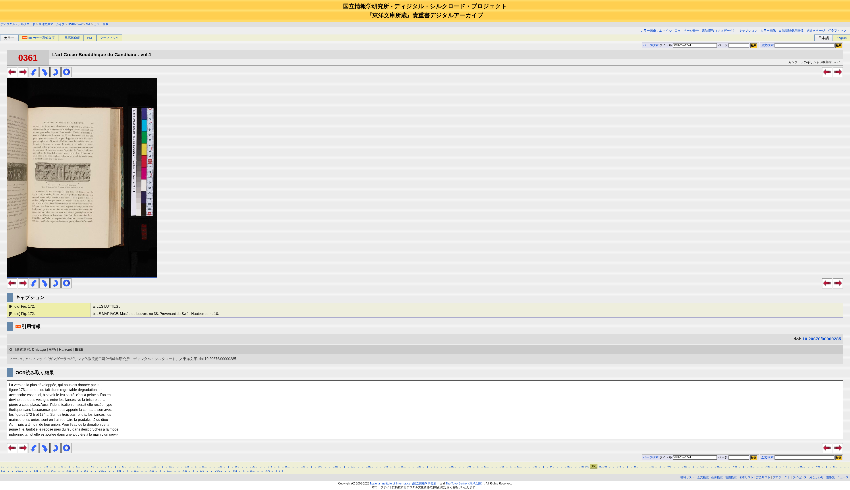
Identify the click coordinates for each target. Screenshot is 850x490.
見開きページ (815, 30)
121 (187, 466)
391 (652, 466)
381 (636, 466)
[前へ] (12, 76)
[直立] (66, 76)
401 (669, 466)
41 (62, 466)
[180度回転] (55, 76)
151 (237, 466)
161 (253, 466)
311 (502, 466)
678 (281, 470)
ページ (722, 45)
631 (202, 470)
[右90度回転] (44, 76)
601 (152, 470)
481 (802, 466)
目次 (677, 30)
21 (31, 466)
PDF (90, 38)
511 (3, 470)
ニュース (843, 477)
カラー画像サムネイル (656, 30)
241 (386, 466)
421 (702, 466)
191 (303, 466)
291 (469, 466)
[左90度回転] (34, 76)
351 (568, 466)
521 (19, 470)
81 (123, 466)
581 (119, 470)
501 (835, 466)
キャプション (748, 30)
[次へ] (23, 76)
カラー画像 (101, 24)
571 (102, 470)
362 (601, 466)
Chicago (39, 349)
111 (170, 466)
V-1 (88, 24)
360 (587, 466)
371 (619, 466)
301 (486, 466)
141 (220, 466)
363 (605, 466)
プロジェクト (781, 477)
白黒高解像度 (71, 38)
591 (136, 470)
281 (452, 466)
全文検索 (767, 45)
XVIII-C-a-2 (75, 24)
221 (353, 466)
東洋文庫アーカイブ (52, 24)
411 (685, 466)
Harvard (65, 349)
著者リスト (746, 477)
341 (552, 466)
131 (204, 466)
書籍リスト (687, 477)
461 (768, 466)
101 (154, 466)
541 (53, 470)
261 (419, 466)
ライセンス (799, 477)
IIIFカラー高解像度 (41, 38)
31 (46, 466)
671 (268, 470)
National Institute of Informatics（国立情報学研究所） (404, 483)
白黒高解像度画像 (791, 30)
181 (287, 466)
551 (69, 470)
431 (719, 466)
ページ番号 (691, 30)
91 (138, 466)
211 (336, 466)
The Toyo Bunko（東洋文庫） (465, 483)
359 (582, 466)
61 (92, 466)
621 (185, 470)
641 (218, 470)
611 (169, 470)
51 (77, 466)
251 (403, 466)
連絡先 (830, 477)
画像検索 (717, 477)
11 (16, 466)
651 (235, 470)
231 (369, 466)
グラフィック (837, 30)
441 (735, 466)
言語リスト (763, 477)
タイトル (666, 45)
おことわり (816, 477)
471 (785, 466)
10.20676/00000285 (821, 339)
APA (52, 349)
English (841, 38)
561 (86, 470)
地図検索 (731, 477)
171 (270, 466)
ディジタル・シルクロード (18, 24)
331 (535, 466)
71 (107, 466)
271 (436, 466)
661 (252, 470)
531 (36, 470)
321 (519, 466)
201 (320, 466)
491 (818, 466)
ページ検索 (651, 45)
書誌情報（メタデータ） (719, 30)
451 (752, 466)
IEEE (79, 349)
